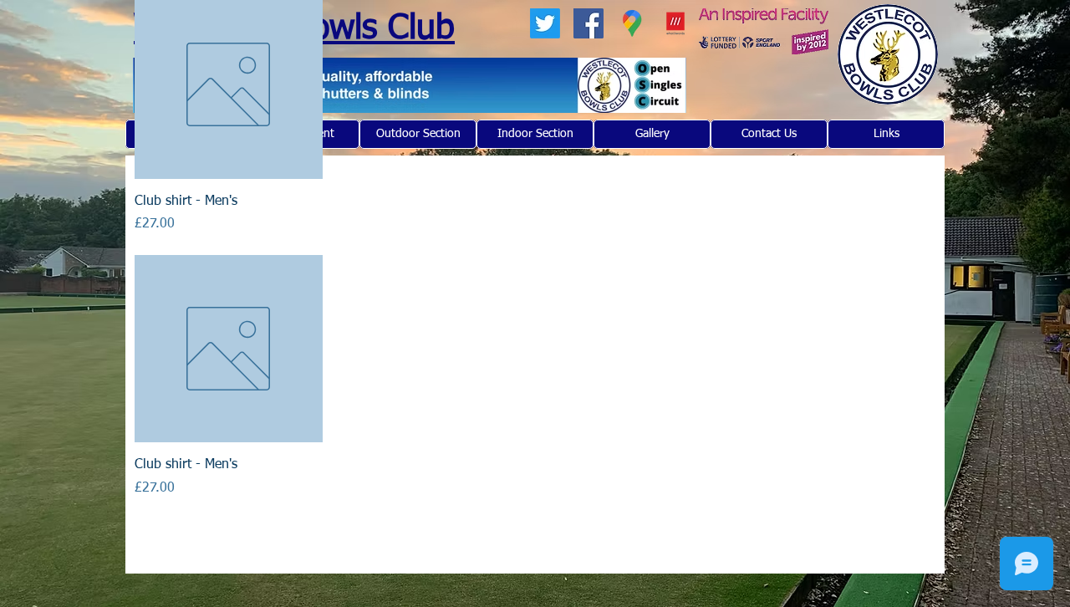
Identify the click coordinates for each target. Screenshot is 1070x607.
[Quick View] (229, 349)
